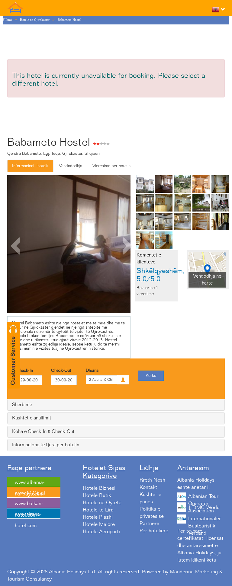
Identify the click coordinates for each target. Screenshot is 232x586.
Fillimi (7, 19)
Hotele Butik (97, 495)
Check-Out (61, 370)
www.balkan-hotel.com (29, 504)
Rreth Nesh (152, 480)
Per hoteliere (154, 530)
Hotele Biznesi (99, 488)
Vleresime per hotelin (111, 166)
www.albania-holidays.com (30, 483)
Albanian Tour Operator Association (203, 498)
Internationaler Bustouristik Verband (204, 520)
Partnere (149, 523)
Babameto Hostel (69, 19)
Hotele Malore (99, 524)
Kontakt (148, 487)
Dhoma (92, 370)
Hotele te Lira (98, 510)
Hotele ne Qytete (102, 502)
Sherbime (22, 404)
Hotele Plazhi (98, 517)
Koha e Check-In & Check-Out (43, 431)
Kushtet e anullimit (31, 418)
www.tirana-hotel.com (28, 515)
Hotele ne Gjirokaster (35, 19)
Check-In (24, 370)
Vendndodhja (70, 166)
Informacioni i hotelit (30, 166)
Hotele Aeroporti (101, 531)
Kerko (151, 376)
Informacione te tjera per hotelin (45, 444)
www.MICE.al (30, 493)
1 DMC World (204, 507)
